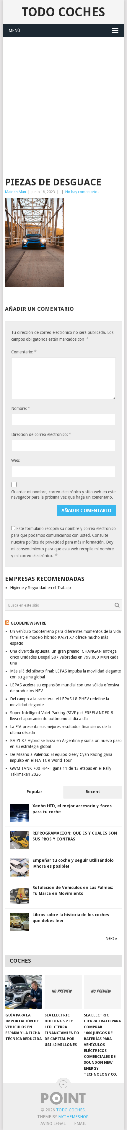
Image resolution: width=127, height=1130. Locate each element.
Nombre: (20, 408)
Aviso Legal (53, 1123)
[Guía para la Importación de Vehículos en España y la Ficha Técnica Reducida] (23, 992)
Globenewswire (28, 623)
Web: (15, 460)
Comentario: (23, 352)
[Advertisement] (63, 103)
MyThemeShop (73, 1116)
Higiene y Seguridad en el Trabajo (40, 587)
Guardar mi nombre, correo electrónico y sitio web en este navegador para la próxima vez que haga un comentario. (63, 494)
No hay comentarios (82, 192)
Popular (34, 791)
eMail (80, 1123)
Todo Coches (63, 12)
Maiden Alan (15, 192)
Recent (93, 791)
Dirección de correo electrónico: (41, 434)
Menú (14, 30)
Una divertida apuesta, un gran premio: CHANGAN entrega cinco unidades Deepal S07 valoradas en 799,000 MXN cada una (64, 657)
